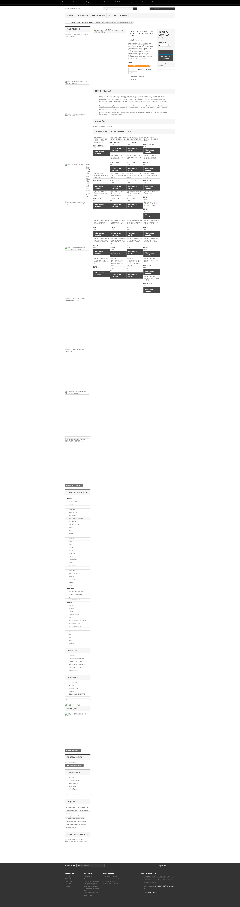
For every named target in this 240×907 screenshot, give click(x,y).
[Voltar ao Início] (67, 22)
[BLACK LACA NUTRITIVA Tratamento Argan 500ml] (101, 175)
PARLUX (71, 562)
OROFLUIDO (72, 553)
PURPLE (71, 556)
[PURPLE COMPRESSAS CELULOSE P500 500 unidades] (77, 83)
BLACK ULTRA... (115, 199)
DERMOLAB (72, 527)
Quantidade (162, 42)
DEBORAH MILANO (74, 524)
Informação (72, 651)
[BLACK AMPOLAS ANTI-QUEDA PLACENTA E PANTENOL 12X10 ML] (151, 204)
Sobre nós (72, 655)
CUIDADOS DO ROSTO (75, 626)
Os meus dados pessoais (110, 884)
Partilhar (140, 69)
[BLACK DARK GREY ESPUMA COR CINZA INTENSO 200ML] (77, 393)
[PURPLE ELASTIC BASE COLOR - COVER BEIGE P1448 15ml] (77, 249)
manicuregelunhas (71, 810)
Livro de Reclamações (75, 667)
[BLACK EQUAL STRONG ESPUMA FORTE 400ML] (135, 138)
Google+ (148, 69)
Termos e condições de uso (77, 664)
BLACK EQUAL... (132, 142)
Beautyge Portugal (74, 780)
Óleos (70, 617)
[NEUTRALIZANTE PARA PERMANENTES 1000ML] (118, 138)
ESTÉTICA (112, 15)
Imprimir (134, 79)
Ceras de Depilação (74, 614)
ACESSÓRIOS (83, 15)
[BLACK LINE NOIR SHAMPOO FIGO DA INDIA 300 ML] (151, 260)
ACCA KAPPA (73, 682)
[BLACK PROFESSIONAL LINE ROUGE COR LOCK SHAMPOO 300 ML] (101, 222)
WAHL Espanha (73, 789)
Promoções (72, 709)
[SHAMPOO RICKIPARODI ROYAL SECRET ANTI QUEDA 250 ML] (77, 440)
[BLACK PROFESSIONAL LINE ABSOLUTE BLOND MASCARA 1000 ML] (135, 240)
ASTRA (71, 507)
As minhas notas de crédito (111, 879)
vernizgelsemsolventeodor (74, 816)
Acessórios (72, 608)
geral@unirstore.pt (153, 892)
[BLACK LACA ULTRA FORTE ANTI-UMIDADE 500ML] (101, 194)
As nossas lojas (73, 670)
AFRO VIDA (72, 510)
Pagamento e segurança (76, 658)
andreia (71, 691)
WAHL (70, 585)
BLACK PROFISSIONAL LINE (76, 518)
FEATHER (71, 539)
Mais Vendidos (73, 29)
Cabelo (71, 634)
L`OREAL (71, 547)
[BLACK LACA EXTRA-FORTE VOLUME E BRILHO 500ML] (135, 175)
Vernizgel (69, 813)
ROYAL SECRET (73, 565)
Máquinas (71, 643)
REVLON (71, 568)
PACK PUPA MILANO (74, 600)
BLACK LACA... (98, 181)
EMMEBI (71, 533)
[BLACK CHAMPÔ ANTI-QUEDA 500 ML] (151, 193)
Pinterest (133, 73)
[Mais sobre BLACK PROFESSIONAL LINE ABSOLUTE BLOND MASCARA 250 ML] (77, 840)
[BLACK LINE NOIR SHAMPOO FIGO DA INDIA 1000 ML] (151, 278)
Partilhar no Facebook (137, 76)
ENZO (70, 536)
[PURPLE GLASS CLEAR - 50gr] (74, 165)
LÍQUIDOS (71, 611)
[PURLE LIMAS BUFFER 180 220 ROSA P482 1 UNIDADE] (77, 35)
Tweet (132, 69)
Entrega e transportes (91, 884)
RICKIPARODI (72, 571)
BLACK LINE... (148, 265)
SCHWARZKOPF (73, 573)
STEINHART (72, 576)
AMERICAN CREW (73, 501)
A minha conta (108, 873)
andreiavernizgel (83, 807)
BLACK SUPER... (132, 199)
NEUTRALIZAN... (115, 142)
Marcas (70, 15)
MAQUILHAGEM (98, 15)
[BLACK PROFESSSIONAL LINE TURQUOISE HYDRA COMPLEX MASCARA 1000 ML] (135, 262)
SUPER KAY (72, 579)
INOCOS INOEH (73, 783)
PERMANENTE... (98, 146)
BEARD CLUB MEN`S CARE (77, 694)
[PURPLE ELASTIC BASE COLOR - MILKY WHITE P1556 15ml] (77, 115)
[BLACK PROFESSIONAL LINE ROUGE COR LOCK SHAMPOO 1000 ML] (118, 222)
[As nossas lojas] (77, 762)
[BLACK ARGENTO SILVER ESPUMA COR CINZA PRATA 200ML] (151, 157)
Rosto (70, 640)
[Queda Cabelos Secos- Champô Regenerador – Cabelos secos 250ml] (77, 203)
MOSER (71, 550)
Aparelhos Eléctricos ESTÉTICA (77, 620)
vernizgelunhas (70, 807)
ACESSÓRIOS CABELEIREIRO (76, 591)
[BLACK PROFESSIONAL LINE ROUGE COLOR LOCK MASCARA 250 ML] (135, 222)
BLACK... (146, 162)
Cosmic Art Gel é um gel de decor (76, 824)
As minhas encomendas (110, 876)
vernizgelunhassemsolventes (75, 818)
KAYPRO (71, 544)
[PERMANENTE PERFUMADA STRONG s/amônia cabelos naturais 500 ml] (101, 140)
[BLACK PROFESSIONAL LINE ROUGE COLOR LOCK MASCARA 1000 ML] (151, 222)
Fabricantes (72, 677)
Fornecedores (73, 772)
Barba (70, 632)
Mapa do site (88, 895)
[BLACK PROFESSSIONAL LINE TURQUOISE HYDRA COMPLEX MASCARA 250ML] (118, 262)
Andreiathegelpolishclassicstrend (76, 821)
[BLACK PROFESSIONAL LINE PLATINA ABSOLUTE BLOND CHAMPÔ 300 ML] (101, 240)
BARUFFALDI (72, 521)
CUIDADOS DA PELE (74, 623)
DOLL (70, 530)
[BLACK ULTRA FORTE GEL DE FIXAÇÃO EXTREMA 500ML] (118, 194)
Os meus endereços (109, 881)
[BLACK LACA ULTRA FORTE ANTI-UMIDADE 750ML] (151, 175)
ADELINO (71, 685)
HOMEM (123, 15)
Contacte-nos (88, 876)
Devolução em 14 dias (75, 661)
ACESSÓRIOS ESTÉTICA (75, 594)
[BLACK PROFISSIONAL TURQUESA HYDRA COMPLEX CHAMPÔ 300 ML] (151, 241)
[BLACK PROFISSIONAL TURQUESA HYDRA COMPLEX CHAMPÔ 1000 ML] (101, 261)
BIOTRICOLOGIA (73, 512)
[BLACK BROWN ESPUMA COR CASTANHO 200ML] (151, 139)
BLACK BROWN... (149, 144)
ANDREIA (71, 504)
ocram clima (72, 786)
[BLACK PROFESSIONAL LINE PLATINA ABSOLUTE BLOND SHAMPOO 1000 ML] (118, 241)
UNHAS (71, 605)
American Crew (73, 688)
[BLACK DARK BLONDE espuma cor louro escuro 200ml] (135, 157)
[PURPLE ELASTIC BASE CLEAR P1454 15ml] (77, 350)
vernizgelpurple (84, 810)
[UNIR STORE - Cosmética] (73, 8)
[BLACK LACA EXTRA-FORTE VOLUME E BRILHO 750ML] (118, 175)
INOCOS (71, 542)
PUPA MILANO (73, 559)
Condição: (131, 40)
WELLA (71, 582)
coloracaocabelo (71, 827)
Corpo (70, 637)
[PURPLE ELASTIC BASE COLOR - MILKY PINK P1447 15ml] (77, 299)
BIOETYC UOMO (73, 515)
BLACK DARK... (115, 162)
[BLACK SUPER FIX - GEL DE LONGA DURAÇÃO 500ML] (135, 194)
